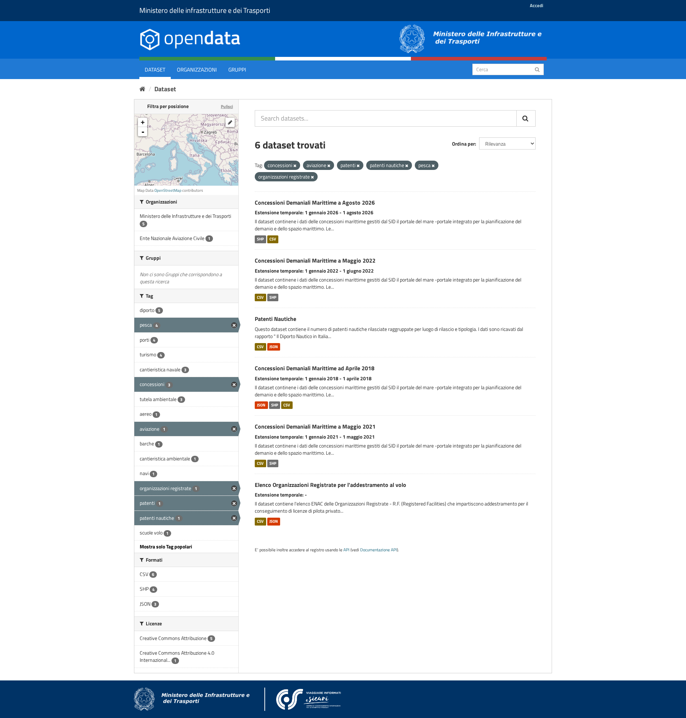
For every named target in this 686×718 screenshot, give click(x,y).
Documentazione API (378, 550)
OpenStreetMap (168, 190)
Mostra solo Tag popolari (166, 546)
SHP (260, 239)
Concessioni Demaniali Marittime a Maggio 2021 (315, 426)
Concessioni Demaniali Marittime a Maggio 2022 (315, 260)
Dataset (155, 69)
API (346, 550)
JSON (273, 347)
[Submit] (537, 69)
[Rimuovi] (295, 165)
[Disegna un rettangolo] (230, 122)
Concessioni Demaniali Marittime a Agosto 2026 (315, 202)
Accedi (536, 5)
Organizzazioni (197, 69)
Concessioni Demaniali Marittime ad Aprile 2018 (314, 368)
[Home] (142, 89)
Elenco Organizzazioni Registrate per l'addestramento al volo (330, 484)
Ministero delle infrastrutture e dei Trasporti (204, 10)
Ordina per (463, 143)
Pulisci (227, 106)
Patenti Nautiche (275, 318)
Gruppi (237, 69)
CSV (272, 239)
